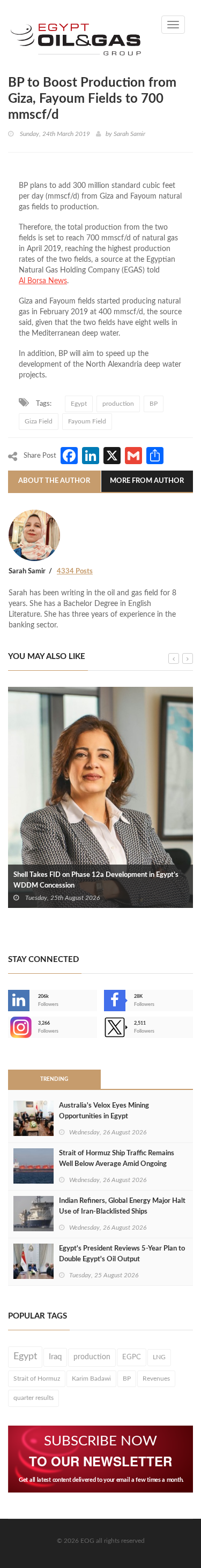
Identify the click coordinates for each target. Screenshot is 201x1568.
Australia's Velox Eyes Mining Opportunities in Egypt (104, 1111)
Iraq (55, 1357)
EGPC (131, 1357)
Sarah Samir (129, 134)
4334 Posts (75, 571)
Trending (54, 1079)
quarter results (33, 1398)
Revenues (156, 1378)
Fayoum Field (87, 421)
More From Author (147, 481)
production (118, 403)
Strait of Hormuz (36, 1378)
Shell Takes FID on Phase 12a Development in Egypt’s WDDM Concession (95, 880)
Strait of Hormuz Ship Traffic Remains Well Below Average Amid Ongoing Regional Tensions (116, 1164)
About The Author (54, 481)
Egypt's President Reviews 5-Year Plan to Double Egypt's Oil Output (122, 1254)
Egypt (79, 403)
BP (154, 403)
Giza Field (39, 421)
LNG (159, 1357)
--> (9, 1027)
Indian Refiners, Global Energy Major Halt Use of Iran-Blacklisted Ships (122, 1206)
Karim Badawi (91, 1378)
